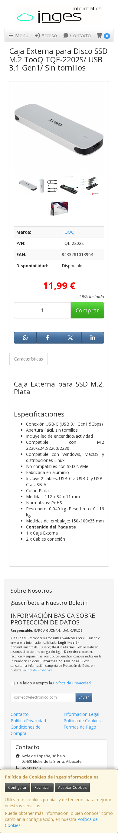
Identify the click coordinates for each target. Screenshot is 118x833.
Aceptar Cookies (72, 787)
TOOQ (68, 232)
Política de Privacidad (37, 670)
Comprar (87, 310)
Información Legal (81, 714)
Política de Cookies (82, 720)
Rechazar (42, 787)
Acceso (48, 35)
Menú (21, 35)
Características (28, 359)
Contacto (80, 35)
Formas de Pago (80, 727)
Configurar (17, 787)
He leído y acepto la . (54, 683)
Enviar (84, 697)
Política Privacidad (28, 720)
